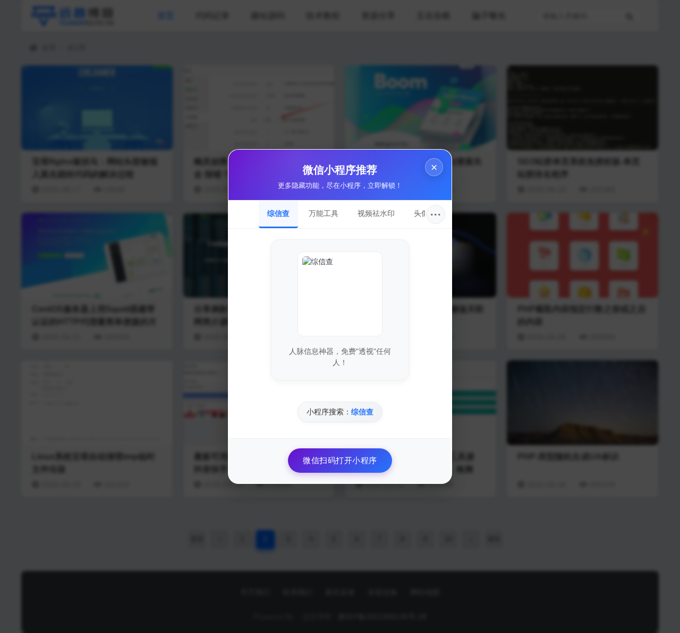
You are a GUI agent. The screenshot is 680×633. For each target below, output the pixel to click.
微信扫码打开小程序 (340, 460)
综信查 (278, 213)
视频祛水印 (376, 213)
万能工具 (323, 213)
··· (435, 214)
